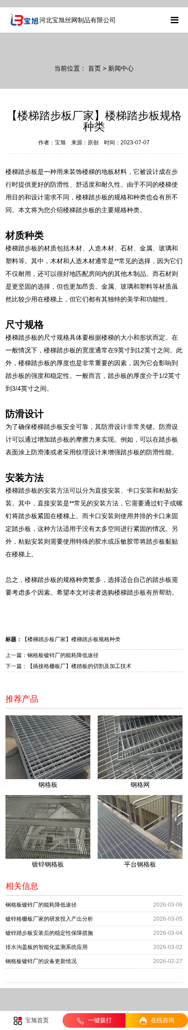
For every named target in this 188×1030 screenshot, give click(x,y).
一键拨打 (99, 1020)
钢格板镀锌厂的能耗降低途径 (41, 905)
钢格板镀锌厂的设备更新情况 (41, 961)
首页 (94, 68)
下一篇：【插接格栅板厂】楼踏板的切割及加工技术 (68, 666)
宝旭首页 (36, 1020)
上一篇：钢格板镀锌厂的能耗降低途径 (52, 655)
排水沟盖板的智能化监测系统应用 (46, 947)
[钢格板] (47, 747)
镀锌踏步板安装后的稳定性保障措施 (49, 933)
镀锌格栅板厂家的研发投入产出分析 (49, 919)
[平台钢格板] (140, 827)
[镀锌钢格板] (47, 827)
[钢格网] (140, 747)
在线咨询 (161, 1020)
